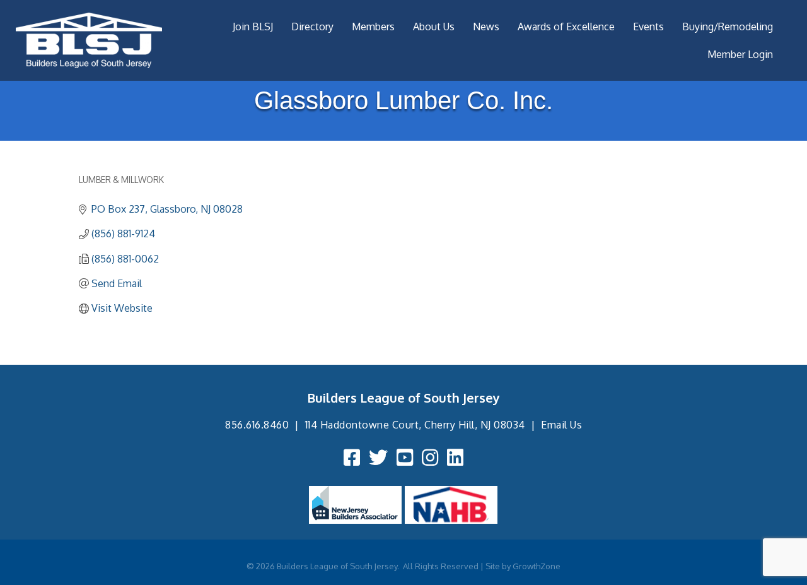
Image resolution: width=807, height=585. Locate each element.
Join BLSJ (253, 26)
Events (648, 26)
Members (373, 26)
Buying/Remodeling (727, 26)
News (486, 26)
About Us (434, 26)
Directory (312, 26)
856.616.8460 (257, 424)
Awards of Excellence (566, 26)
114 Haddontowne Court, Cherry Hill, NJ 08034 (415, 424)
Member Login (740, 54)
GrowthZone (536, 566)
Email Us (561, 424)
